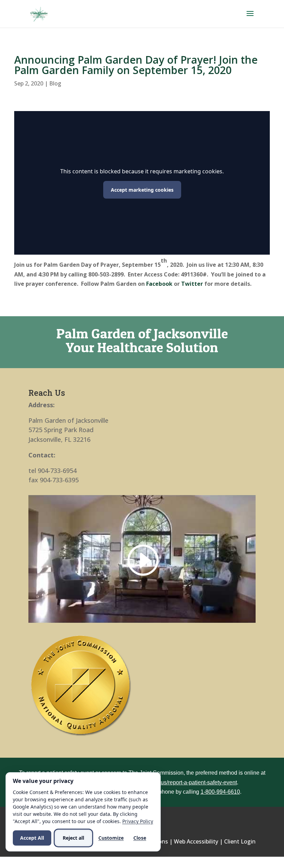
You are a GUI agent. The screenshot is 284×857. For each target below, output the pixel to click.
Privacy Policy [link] (137, 821)
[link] (39, 13)
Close (139, 838)
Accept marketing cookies (142, 189)
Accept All (32, 838)
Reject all (73, 838)
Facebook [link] (159, 284)
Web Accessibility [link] (196, 841)
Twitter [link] (192, 284)
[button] (250, 18)
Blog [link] (55, 83)
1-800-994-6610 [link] (220, 792)
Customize (111, 838)
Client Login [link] (240, 841)
